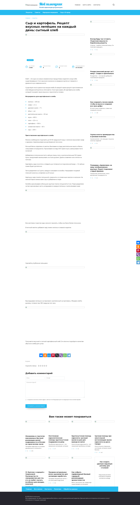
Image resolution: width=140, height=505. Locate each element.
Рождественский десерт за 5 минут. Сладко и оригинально (102, 72)
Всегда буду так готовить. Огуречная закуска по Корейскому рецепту (100, 41)
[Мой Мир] (49, 355)
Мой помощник (50, 4)
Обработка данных (70, 489)
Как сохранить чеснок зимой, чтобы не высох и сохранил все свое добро (101, 104)
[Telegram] (69, 355)
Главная (77, 5)
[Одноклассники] (45, 355)
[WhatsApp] (65, 355)
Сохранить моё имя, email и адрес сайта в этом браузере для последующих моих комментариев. (54, 399)
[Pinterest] (53, 355)
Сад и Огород (65, 12)
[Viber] (61, 355)
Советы (37, 12)
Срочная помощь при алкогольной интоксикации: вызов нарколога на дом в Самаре (103, 440)
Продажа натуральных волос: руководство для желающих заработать (58, 474)
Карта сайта (87, 5)
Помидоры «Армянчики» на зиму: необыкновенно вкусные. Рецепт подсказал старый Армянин (101, 168)
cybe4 (28, 361)
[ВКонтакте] (41, 355)
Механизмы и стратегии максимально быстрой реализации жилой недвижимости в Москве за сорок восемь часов (35, 440)
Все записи (38, 489)
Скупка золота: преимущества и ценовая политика (102, 135)
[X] (57, 355)
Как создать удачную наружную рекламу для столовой (104, 465)
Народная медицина (50, 12)
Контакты (96, 5)
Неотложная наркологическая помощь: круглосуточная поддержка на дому (58, 439)
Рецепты (29, 12)
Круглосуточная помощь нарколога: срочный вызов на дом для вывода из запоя (81, 439)
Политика (57, 489)
